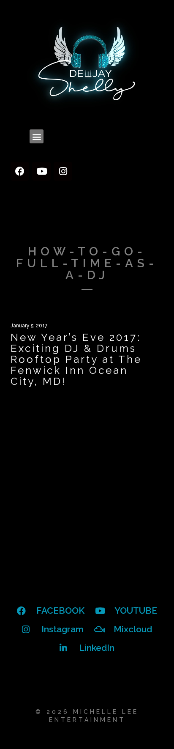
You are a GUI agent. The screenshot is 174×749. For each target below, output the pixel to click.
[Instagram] (63, 171)
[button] (37, 136)
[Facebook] (20, 171)
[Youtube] (41, 171)
